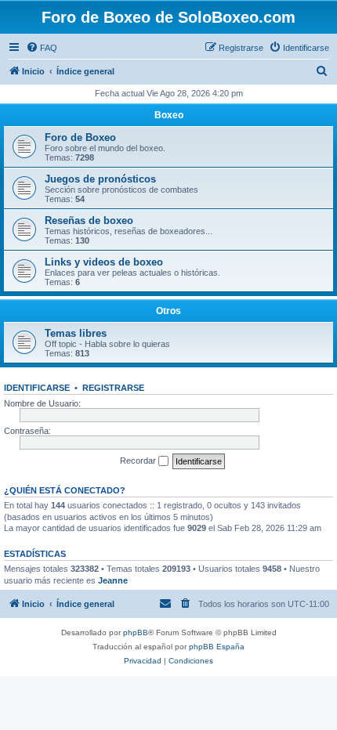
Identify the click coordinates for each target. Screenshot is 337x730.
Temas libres (76, 333)
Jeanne (113, 580)
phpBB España (217, 646)
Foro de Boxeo (80, 137)
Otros (168, 310)
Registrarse (113, 387)
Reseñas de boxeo (89, 220)
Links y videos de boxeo (104, 262)
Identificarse (37, 387)
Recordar (139, 460)
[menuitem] (41, 47)
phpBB (135, 632)
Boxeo (168, 115)
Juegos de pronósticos (100, 179)
